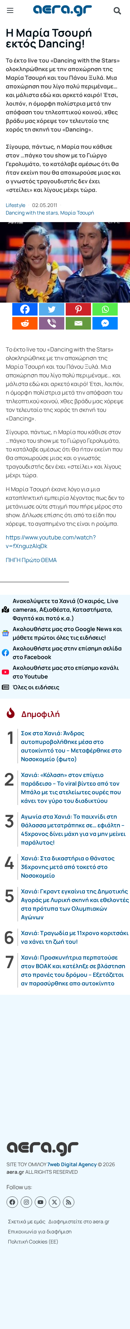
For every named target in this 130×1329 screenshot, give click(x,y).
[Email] (78, 323)
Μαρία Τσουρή (77, 212)
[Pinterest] (78, 309)
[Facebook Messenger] (105, 323)
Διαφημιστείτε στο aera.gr (78, 1221)
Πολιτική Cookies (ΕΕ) (33, 1241)
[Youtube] (40, 1202)
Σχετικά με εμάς (27, 1221)
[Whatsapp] (105, 309)
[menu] (10, 10)
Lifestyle (15, 205)
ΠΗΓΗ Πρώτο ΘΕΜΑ (31, 560)
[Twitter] (51, 309)
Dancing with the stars (32, 212)
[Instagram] (26, 1202)
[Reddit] (25, 323)
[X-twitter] (54, 1202)
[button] (117, 11)
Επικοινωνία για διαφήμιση (40, 1231)
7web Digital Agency (72, 1164)
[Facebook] (25, 309)
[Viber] (51, 323)
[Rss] (68, 1202)
